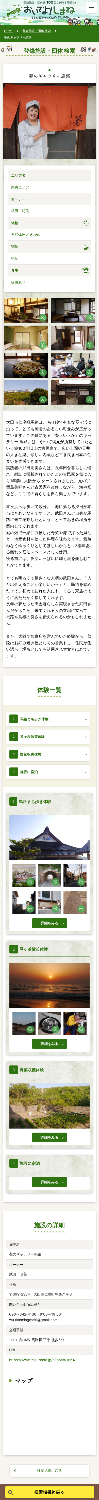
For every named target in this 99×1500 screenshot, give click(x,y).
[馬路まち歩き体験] (24, 875)
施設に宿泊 (29, 772)
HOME (8, 31)
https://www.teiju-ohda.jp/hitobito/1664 (42, 1360)
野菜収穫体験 (30, 754)
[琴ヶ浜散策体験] (24, 1023)
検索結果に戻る (49, 1470)
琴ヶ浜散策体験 (32, 736)
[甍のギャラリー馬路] (26, 310)
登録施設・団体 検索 (37, 31)
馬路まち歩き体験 (34, 719)
